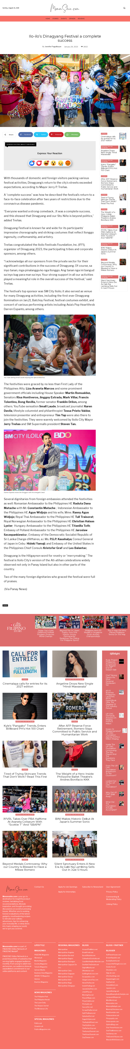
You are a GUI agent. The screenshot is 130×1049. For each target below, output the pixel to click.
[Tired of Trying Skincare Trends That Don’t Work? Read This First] (123, 197)
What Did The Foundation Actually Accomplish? (111, 806)
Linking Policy (112, 904)
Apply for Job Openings (67, 887)
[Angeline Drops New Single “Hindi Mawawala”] (123, 149)
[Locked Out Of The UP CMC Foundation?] (121, 782)
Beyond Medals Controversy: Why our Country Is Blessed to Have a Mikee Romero (109, 266)
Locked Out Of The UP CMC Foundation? (111, 784)
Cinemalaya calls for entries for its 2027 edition (108, 138)
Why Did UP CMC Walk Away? (111, 794)
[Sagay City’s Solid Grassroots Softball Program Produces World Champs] (45, 622)
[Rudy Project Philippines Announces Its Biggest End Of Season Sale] (121, 661)
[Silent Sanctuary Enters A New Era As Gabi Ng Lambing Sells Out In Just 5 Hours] (123, 278)
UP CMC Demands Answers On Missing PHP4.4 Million (111, 719)
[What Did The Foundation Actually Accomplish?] (121, 803)
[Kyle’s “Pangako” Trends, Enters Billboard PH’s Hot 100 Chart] (123, 162)
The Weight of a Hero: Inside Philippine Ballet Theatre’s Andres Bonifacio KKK (108, 216)
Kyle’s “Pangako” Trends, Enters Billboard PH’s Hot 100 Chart (109, 167)
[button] (124, 8)
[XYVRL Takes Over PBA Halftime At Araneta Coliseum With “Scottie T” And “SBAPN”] (123, 228)
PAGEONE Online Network (107, 147)
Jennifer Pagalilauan (53, 47)
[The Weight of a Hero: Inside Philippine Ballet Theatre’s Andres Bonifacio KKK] (123, 211)
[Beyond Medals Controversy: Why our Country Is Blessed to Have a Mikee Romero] (123, 262)
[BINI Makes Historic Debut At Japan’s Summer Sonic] (123, 246)
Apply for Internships (67, 892)
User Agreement (113, 887)
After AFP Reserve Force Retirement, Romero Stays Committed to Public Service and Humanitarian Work (109, 184)
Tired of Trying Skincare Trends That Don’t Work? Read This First (109, 201)
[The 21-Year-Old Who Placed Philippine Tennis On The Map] (116, 622)
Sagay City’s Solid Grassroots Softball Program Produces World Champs (45, 633)
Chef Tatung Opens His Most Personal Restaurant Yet (111, 680)
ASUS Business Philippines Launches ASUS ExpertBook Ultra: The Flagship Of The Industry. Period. (111, 699)
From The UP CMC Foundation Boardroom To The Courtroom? (112, 771)
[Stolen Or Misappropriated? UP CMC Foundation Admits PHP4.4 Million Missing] (124, 730)
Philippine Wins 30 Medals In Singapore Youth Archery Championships (93, 633)
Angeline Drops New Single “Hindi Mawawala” (109, 152)
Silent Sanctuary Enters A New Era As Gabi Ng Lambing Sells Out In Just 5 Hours (109, 284)
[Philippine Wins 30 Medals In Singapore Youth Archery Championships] (93, 622)
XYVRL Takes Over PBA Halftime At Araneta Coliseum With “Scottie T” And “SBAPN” (109, 234)
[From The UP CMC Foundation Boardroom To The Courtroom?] (121, 767)
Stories (104, 134)
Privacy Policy (112, 892)
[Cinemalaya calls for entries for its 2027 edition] (123, 136)
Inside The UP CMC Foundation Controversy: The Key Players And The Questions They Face (111, 752)
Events (5, 605)
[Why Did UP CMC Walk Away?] (121, 794)
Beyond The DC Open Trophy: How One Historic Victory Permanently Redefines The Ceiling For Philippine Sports (69, 635)
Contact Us (39, 887)
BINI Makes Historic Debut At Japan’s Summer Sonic (108, 251)
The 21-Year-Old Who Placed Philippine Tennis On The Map (117, 632)
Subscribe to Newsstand (92, 887)
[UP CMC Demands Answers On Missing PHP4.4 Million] (121, 715)
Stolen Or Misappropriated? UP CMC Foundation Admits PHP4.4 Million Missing (113, 734)
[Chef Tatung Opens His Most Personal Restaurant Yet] (121, 676)
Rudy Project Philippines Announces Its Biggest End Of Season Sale (111, 665)
